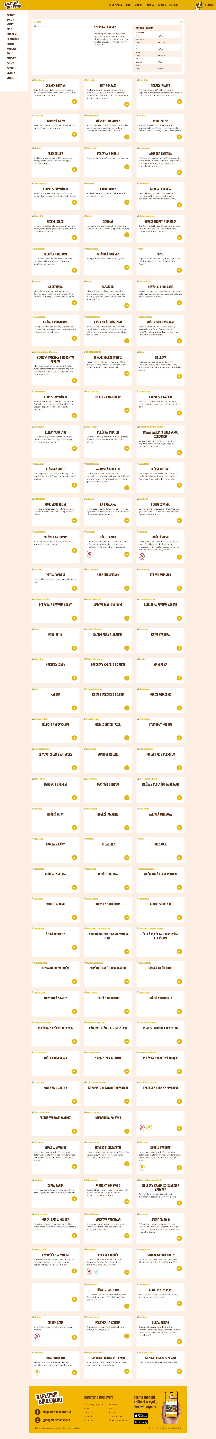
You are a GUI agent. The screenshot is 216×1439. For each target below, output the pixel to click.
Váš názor (89, 1412)
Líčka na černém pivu (108, 322)
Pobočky (88, 1420)
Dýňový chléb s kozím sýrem (108, 1028)
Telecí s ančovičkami (55, 724)
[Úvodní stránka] (17, 5)
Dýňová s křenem (55, 784)
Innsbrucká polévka (108, 1118)
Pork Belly (55, 635)
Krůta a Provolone (55, 322)
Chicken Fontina (55, 86)
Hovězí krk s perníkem (160, 754)
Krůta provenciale (56, 1058)
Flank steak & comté (108, 1058)
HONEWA (163, 1428)
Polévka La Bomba (55, 537)
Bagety (10, 19)
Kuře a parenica (160, 189)
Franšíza (150, 5)
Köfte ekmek (108, 537)
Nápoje (10, 68)
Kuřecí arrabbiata (160, 998)
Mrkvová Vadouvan (108, 1220)
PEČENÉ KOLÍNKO (160, 469)
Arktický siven (55, 665)
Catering (173, 5)
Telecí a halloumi (55, 254)
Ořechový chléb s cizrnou (108, 665)
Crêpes (10, 77)
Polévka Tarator (108, 432)
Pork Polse (160, 121)
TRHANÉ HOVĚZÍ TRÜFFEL (108, 357)
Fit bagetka (108, 844)
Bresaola (160, 844)
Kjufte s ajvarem (160, 397)
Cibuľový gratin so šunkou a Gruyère (160, 1187)
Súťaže (112, 1412)
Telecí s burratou (108, 998)
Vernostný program (94, 1404)
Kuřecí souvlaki (55, 432)
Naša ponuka (115, 5)
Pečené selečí (55, 221)
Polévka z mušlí (108, 153)
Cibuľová (160, 357)
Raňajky (11, 14)
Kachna (55, 694)
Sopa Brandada (55, 1358)
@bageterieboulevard (56, 1420)
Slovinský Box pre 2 (160, 1255)
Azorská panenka (160, 153)
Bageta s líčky (55, 844)
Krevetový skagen (55, 998)
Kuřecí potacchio (160, 694)
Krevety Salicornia (108, 904)
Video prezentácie (118, 1420)
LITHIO (178, 1428)
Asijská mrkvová (160, 814)
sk (186, 4)
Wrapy (10, 24)
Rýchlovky (12, 48)
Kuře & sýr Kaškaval (160, 322)
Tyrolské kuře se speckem (160, 1088)
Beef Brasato (107, 86)
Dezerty (11, 72)
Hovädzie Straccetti (108, 1148)
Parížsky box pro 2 (108, 1185)
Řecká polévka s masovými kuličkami (160, 936)
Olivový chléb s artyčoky (55, 754)
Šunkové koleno (108, 754)
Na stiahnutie (115, 1416)
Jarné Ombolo (160, 1220)
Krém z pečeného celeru (108, 694)
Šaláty (10, 63)
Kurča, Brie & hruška (55, 1220)
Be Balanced (13, 39)
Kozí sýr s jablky (55, 1088)
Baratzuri (108, 287)
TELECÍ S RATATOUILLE (108, 397)
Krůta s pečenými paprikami (160, 784)
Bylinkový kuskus (160, 724)
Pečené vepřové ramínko (55, 1118)
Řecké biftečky (55, 934)
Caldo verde (108, 189)
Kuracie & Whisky (160, 1290)
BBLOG (112, 1408)
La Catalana (108, 504)
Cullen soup (55, 1322)
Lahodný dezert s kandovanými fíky (108, 936)
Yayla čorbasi (55, 575)
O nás (128, 5)
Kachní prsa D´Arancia (108, 635)
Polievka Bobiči (108, 1255)
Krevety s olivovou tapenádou (108, 1088)
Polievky (11, 58)
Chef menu (12, 34)
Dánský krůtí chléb (160, 968)
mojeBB (138, 5)
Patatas (11, 43)
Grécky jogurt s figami (160, 1358)
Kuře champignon (108, 575)
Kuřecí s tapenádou (55, 189)
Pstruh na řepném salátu (160, 605)
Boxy (9, 29)
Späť (39, 21)
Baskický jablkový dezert (108, 1358)
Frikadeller (55, 153)
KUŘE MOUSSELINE (55, 504)
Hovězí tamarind (107, 814)
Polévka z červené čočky (55, 605)
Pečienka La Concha (107, 1322)
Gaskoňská (55, 287)
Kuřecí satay (55, 814)
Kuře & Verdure (160, 1148)
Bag (9, 53)
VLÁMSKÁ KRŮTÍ (55, 469)
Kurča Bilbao (160, 1322)
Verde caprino (55, 904)
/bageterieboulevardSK (57, 1412)
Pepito (160, 254)
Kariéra (162, 5)
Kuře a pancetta (55, 874)
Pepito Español (160, 504)
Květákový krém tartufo (160, 874)
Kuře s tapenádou (55, 397)
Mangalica (160, 665)
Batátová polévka (108, 254)
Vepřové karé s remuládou (108, 968)
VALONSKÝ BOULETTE (108, 469)
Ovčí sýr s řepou (108, 784)
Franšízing (89, 1416)
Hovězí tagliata (108, 874)
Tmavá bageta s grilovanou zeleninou (160, 434)
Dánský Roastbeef (108, 121)
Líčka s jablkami (108, 1290)
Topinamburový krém (55, 968)
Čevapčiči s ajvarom (55, 1255)
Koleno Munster (160, 575)
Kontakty (113, 1404)
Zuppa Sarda (55, 1185)
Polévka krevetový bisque (160, 1058)
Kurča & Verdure (55, 1148)
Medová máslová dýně (108, 605)
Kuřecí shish (160, 537)
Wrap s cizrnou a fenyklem (161, 1028)
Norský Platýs (160, 86)
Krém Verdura (160, 635)
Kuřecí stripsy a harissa (160, 221)
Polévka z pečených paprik (55, 1028)
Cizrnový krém (55, 121)
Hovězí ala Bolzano (160, 287)
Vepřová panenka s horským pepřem (55, 359)
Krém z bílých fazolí (108, 724)
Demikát (108, 221)
